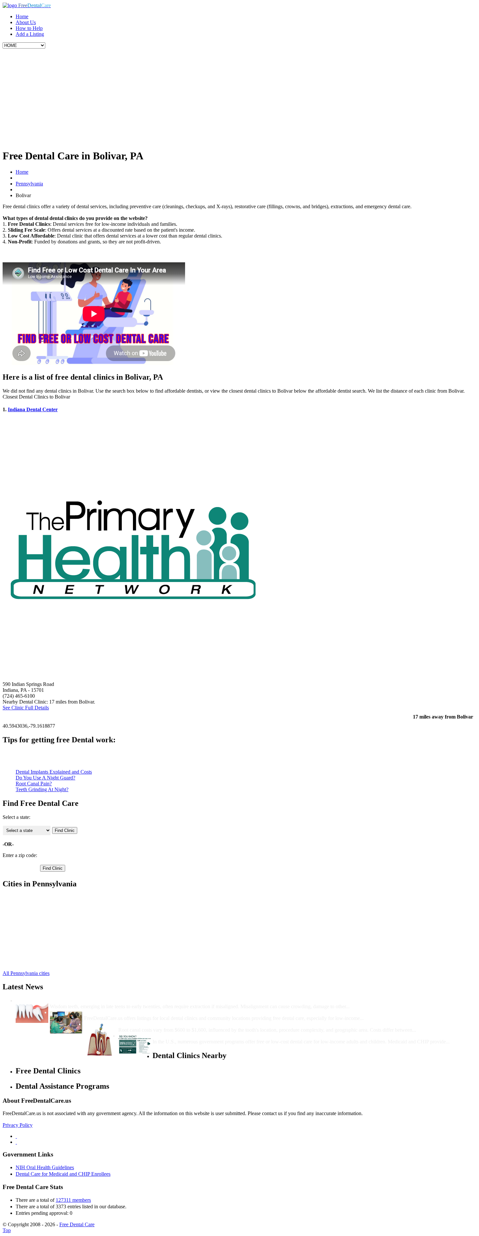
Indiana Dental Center (33, 409)
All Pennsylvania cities (26, 973)
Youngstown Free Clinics (42, 938)
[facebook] (16, 1136)
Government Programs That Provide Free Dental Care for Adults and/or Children (243, 1036)
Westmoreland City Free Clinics (48, 956)
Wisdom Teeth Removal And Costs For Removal (103, 1000)
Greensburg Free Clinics (41, 897)
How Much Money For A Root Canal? (160, 1024)
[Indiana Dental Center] (133, 678)
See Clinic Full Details (26, 707)
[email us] (16, 1142)
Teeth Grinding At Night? (42, 789)
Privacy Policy (18, 1125)
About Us (26, 22)
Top (7, 1230)
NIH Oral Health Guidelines (45, 1167)
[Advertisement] (239, 97)
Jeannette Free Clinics (38, 903)
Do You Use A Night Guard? (45, 777)
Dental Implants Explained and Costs (54, 772)
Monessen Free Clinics (39, 915)
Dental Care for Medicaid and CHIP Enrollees (63, 1174)
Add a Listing (30, 34)
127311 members (73, 1200)
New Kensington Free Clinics (46, 921)
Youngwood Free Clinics (41, 933)
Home (22, 16)
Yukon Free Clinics (35, 927)
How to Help (29, 28)
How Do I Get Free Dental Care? (120, 1012)
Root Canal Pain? (34, 783)
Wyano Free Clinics (36, 944)
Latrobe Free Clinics (37, 909)
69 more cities (30, 962)
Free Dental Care (76, 1224)
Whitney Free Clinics (37, 950)
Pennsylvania (29, 183)
